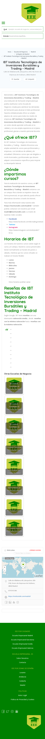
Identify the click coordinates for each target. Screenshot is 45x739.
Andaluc (22, 677)
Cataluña (22, 681)
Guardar (16, 79)
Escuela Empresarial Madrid (22, 635)
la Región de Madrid (22, 54)
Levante (23, 672)
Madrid (33, 52)
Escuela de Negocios (21, 52)
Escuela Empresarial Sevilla (23, 644)
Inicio (9, 52)
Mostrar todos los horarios (23, 553)
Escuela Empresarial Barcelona (22, 640)
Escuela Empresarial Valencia (22, 648)
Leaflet (38, 575)
